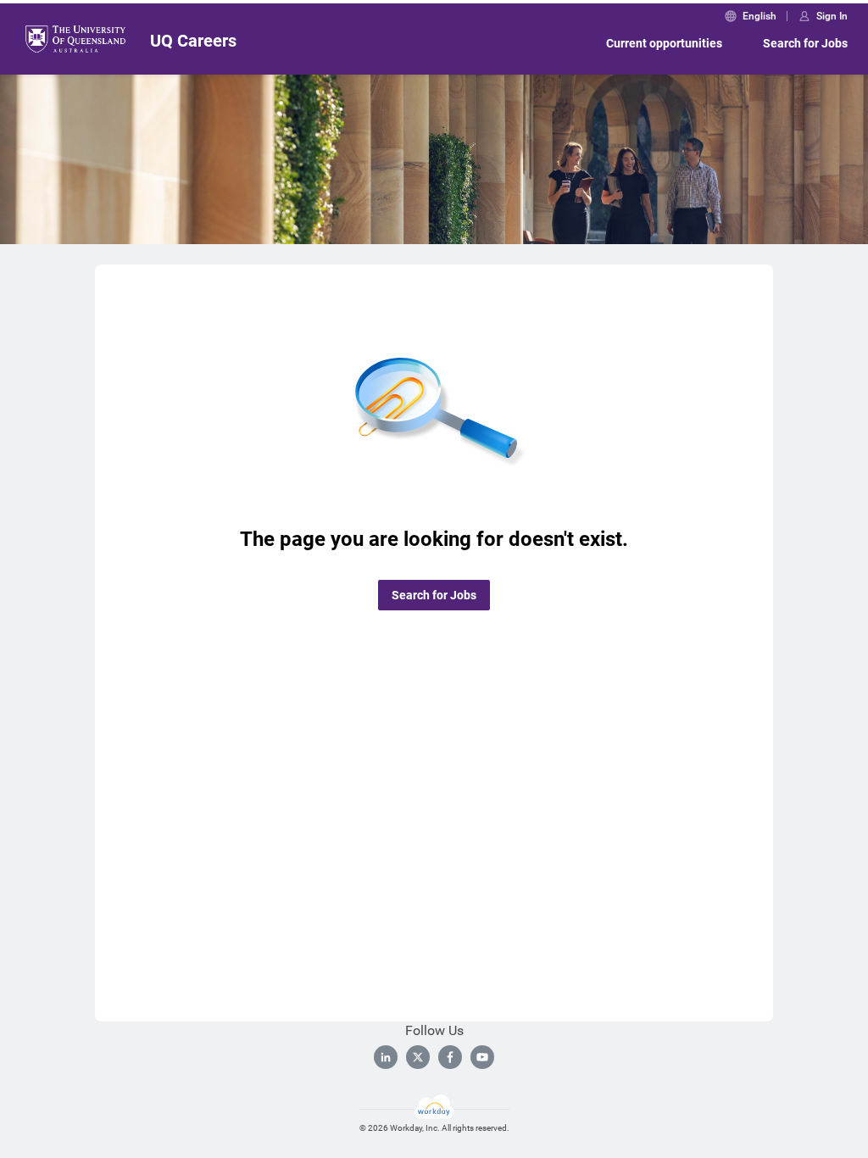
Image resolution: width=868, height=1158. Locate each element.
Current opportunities (664, 43)
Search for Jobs (805, 43)
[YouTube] (482, 1057)
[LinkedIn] (386, 1057)
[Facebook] (450, 1057)
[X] (418, 1057)
